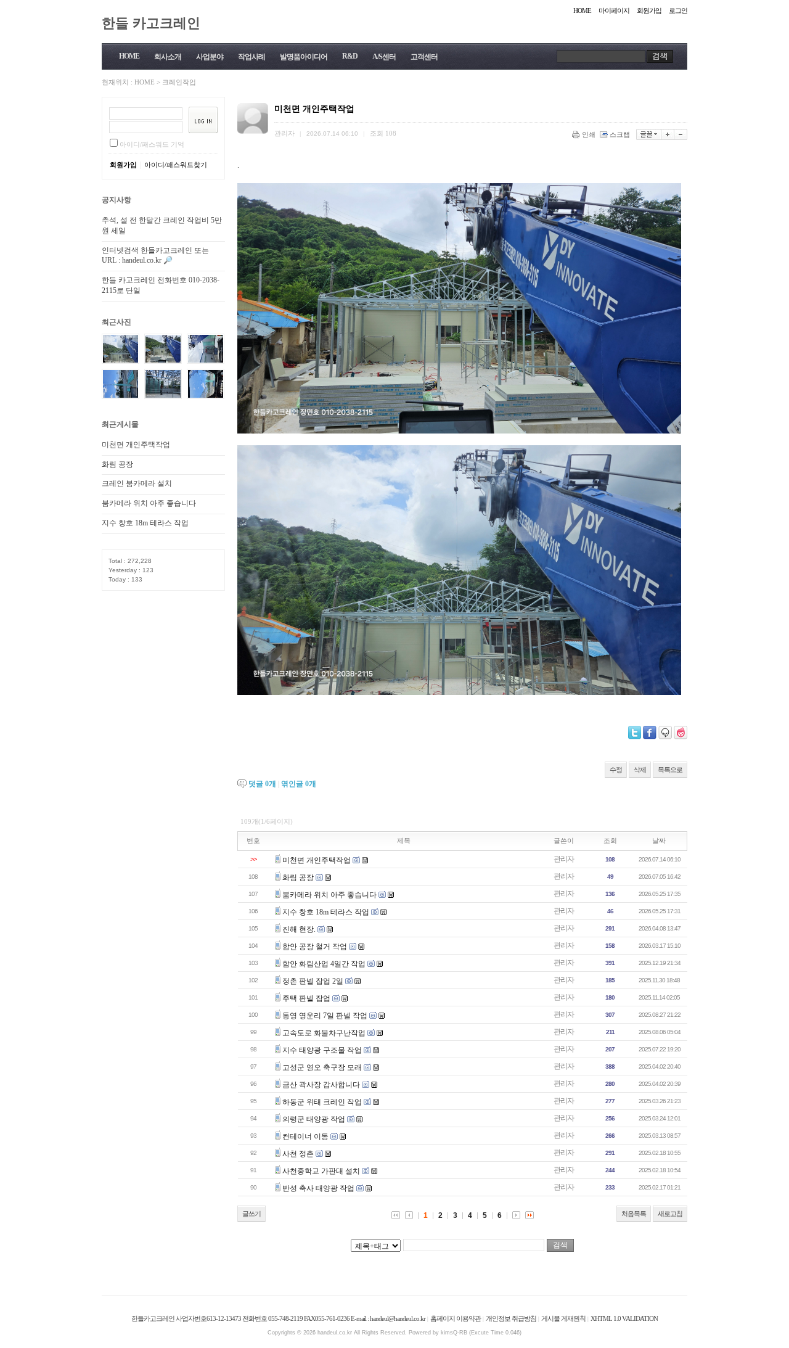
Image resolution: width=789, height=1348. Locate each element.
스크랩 (620, 134)
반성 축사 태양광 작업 (318, 1188)
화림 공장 (117, 464)
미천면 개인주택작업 (136, 444)
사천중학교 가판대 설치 (321, 1171)
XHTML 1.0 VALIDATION (624, 1318)
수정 (616, 769)
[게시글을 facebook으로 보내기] (649, 732)
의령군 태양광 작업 (313, 1119)
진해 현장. (299, 929)
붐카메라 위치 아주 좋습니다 (149, 503)
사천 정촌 (298, 1153)
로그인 (678, 10)
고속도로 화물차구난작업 (324, 1033)
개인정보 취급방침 (511, 1318)
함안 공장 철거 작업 (314, 946)
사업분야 (209, 56)
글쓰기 (251, 1213)
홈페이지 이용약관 (455, 1318)
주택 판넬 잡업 (306, 998)
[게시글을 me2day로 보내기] (665, 732)
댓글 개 (262, 783)
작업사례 (251, 56)
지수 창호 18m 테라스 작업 (145, 523)
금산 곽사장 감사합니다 (321, 1084)
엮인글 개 (298, 783)
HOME (582, 10)
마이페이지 (614, 10)
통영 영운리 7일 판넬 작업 (324, 1015)
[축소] (680, 134)
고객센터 (424, 56)
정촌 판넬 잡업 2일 (312, 981)
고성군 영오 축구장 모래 (322, 1067)
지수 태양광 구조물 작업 (322, 1050)
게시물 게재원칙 (563, 1318)
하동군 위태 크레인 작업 (322, 1102)
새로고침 (670, 1213)
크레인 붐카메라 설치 (137, 483)
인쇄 (588, 134)
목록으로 (670, 769)
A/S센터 (384, 56)
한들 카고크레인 (151, 22)
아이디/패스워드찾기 (175, 164)
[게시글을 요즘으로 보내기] (680, 732)
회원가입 (649, 10)
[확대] (667, 134)
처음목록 (633, 1213)
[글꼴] (648, 134)
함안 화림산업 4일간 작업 (324, 964)
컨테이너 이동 (305, 1136)
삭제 (640, 769)
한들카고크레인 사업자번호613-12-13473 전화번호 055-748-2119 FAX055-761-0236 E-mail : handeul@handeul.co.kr (278, 1318)
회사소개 (167, 56)
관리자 (564, 859)
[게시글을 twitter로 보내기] (634, 732)
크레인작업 (179, 82)
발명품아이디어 (303, 56)
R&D (350, 56)
